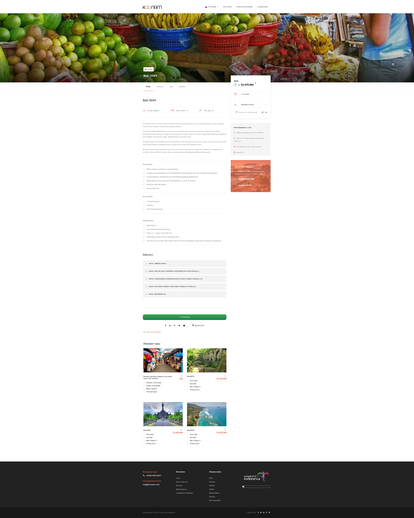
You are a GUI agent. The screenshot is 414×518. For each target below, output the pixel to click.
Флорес (212, 486)
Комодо (212, 482)
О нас (178, 478)
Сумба (211, 489)
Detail (148, 86)
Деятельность (181, 489)
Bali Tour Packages (154, 332)
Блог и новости (182, 482)
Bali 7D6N (147, 430)
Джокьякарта (214, 493)
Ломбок (212, 497)
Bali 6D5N (190, 430)
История (227, 7)
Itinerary (160, 86)
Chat (171, 86)
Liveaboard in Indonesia (184, 493)
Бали (211, 478)
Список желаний (244, 7)
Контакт (179, 486)
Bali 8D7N (190, 376)
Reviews (182, 86)
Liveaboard (262, 7)
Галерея (149, 69)
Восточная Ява (214, 500)
